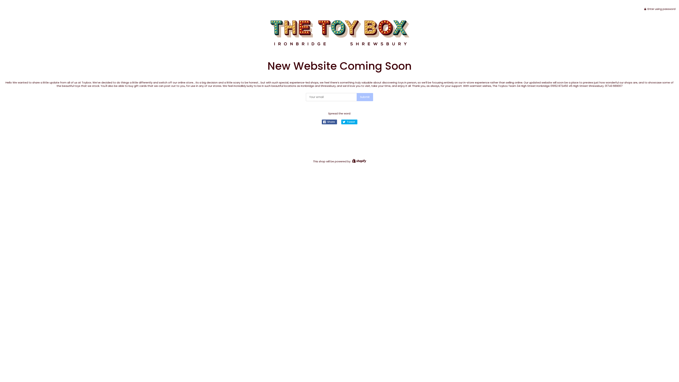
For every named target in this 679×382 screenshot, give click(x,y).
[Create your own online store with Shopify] (358, 161)
